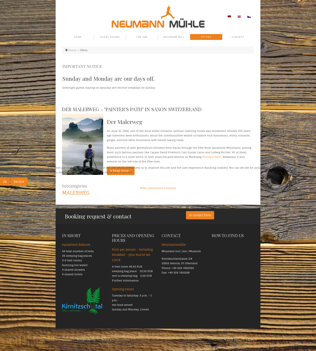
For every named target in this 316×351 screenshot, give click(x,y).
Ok (5, 181)
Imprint (171, 188)
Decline (19, 181)
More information (152, 188)
